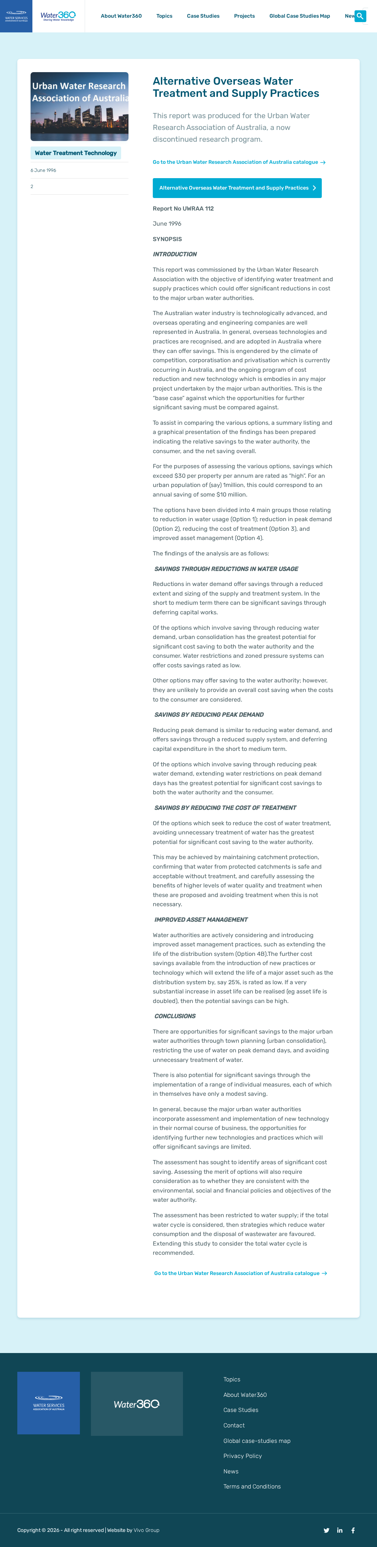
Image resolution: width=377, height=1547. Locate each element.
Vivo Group (146, 1530)
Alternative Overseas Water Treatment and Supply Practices (234, 188)
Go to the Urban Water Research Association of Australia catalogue (235, 162)
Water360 (58, 16)
